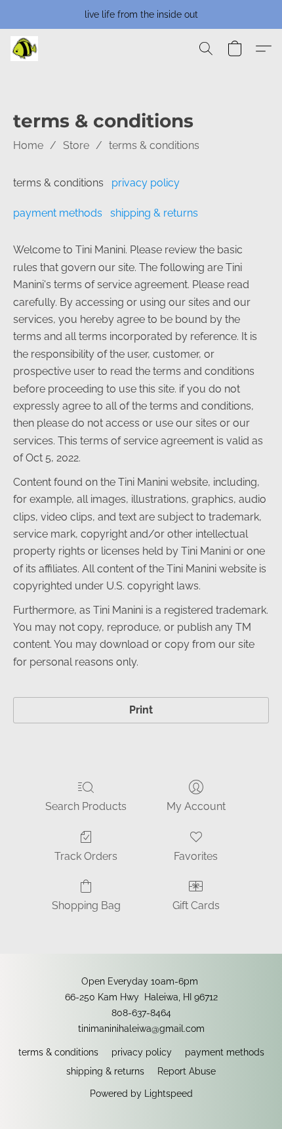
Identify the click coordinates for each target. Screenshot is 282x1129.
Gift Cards (196, 905)
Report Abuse (186, 1071)
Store (76, 145)
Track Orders (85, 856)
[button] (24, 48)
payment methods (57, 213)
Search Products (86, 806)
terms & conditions (154, 145)
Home (28, 145)
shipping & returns (154, 213)
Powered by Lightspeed (141, 1093)
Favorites (196, 856)
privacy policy (145, 183)
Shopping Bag (86, 905)
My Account (196, 806)
